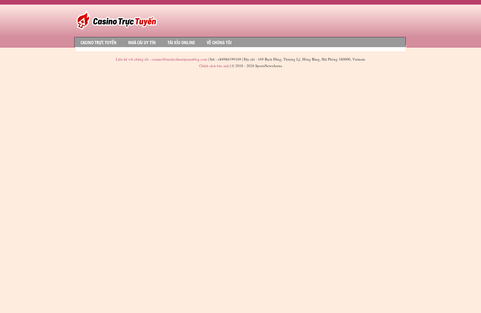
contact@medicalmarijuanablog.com (179, 59)
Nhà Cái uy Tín (142, 42)
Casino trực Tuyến (98, 42)
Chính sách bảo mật (214, 65)
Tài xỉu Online (181, 42)
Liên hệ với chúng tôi (133, 59)
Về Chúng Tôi (219, 42)
